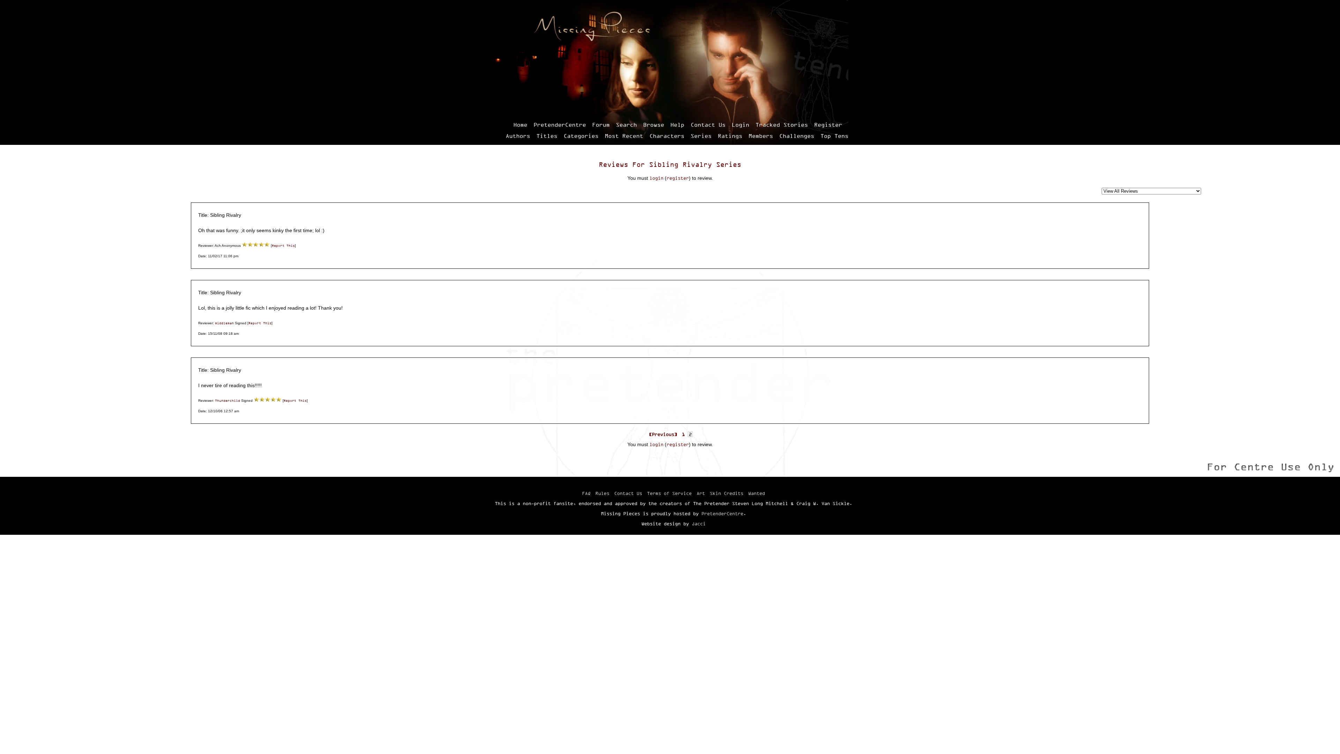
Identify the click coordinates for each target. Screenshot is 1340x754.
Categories (581, 136)
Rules (602, 493)
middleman (224, 323)
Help (677, 124)
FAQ (586, 493)
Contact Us (708, 124)
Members (761, 136)
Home (520, 124)
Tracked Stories (781, 124)
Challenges (796, 136)
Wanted (756, 493)
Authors (518, 136)
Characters (666, 136)
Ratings (730, 136)
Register (828, 124)
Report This (283, 245)
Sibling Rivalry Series (695, 164)
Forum (601, 124)
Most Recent (624, 136)
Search (626, 124)
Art (701, 493)
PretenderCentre (560, 124)
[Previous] (663, 434)
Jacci (699, 523)
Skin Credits (726, 493)
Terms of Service (669, 493)
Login (740, 124)
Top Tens (834, 136)
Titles (546, 136)
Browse (653, 124)
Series (701, 136)
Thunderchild (227, 400)
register (678, 178)
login (656, 178)
